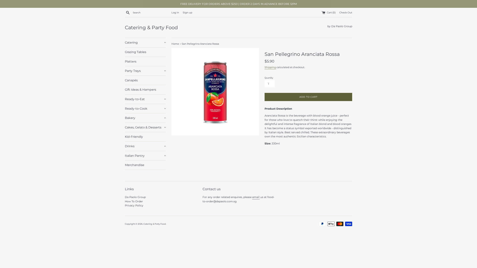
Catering (145, 42)
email (256, 197)
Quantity (269, 77)
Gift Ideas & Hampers (140, 89)
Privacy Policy (134, 205)
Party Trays (145, 71)
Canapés (131, 80)
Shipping (270, 67)
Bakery (145, 118)
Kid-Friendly (134, 136)
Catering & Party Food (151, 28)
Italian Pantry (145, 155)
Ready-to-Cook (145, 108)
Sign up (187, 12)
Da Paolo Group (135, 197)
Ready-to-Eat (145, 99)
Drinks (145, 146)
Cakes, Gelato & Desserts (145, 127)
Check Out (345, 12)
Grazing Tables (135, 52)
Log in (175, 12)
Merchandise (134, 165)
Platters (130, 61)
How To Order (134, 201)
